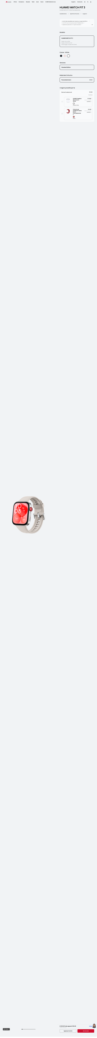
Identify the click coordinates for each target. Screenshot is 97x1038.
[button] (84, 2)
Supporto (85, 13)
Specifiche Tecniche (74, 13)
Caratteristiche (63, 13)
